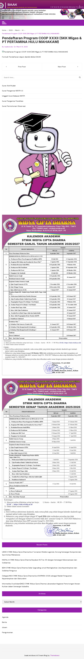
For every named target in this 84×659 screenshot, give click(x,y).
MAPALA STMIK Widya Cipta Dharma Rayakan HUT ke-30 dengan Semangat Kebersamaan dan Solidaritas (39, 561)
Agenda (5, 617)
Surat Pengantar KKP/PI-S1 (12, 91)
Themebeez (55, 655)
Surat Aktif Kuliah (9, 86)
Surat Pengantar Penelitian (12, 101)
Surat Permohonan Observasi (13, 106)
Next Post (62, 67)
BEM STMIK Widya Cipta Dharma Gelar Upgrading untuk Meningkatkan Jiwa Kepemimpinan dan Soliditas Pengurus (39, 569)
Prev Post (22, 67)
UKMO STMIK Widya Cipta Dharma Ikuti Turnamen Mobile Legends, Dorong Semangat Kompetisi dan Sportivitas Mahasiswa (41, 553)
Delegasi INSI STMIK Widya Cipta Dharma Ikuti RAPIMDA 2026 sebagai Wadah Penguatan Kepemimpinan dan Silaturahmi (37, 577)
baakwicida (9, 47)
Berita (4, 622)
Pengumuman (7, 632)
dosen (4, 627)
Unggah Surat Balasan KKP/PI (13, 96)
